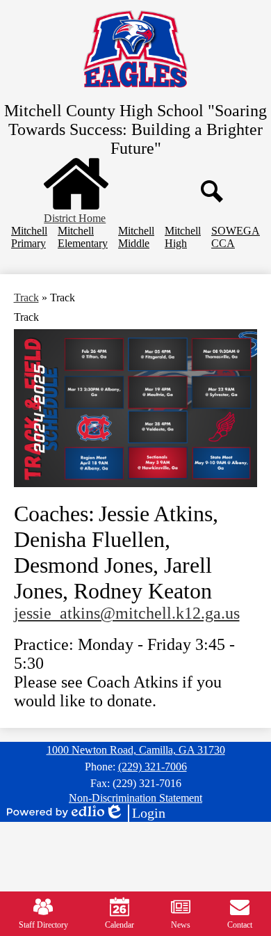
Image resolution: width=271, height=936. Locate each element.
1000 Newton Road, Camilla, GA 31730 (136, 750)
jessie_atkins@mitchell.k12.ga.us (127, 613)
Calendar (119, 925)
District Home (75, 218)
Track (26, 297)
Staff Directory (43, 925)
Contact (239, 925)
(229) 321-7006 (152, 766)
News (180, 925)
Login (134, 813)
